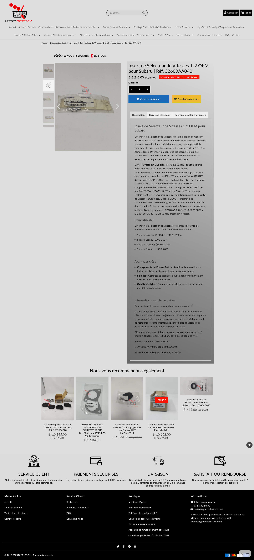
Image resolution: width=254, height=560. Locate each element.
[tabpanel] (48, 71)
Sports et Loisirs (183, 35)
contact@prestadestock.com (208, 509)
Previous (58, 106)
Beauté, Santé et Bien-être (115, 27)
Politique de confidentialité (142, 513)
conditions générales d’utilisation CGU (148, 535)
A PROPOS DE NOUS (77, 507)
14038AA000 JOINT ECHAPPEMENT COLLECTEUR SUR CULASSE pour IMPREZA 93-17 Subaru (92, 430)
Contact (236, 35)
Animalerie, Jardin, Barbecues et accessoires (76, 27)
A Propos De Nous (27, 27)
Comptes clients (45, 27)
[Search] (143, 12)
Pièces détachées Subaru (60, 43)
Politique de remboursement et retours (148, 529)
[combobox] (127, 13)
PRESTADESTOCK (21, 555)
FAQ (227, 35)
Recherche (71, 502)
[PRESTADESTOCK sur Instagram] (135, 546)
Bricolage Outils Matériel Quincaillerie (151, 27)
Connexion (232, 12)
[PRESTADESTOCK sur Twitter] (118, 546)
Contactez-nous (74, 518)
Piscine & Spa (164, 35)
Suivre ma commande (205, 502)
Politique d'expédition (139, 507)
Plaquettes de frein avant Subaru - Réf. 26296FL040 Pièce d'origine (161, 427)
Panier (248, 12)
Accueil (12, 27)
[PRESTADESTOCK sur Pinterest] (129, 546)
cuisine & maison (182, 27)
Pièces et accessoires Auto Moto (95, 35)
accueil (8, 502)
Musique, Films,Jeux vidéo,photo (59, 35)
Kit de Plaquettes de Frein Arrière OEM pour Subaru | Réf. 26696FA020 (58, 427)
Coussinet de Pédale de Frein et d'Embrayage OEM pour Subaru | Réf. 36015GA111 (127, 428)
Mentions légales (137, 502)
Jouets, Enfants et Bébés (26, 35)
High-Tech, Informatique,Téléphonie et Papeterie (219, 27)
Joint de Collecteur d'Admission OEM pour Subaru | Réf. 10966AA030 (196, 402)
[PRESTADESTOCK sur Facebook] (124, 546)
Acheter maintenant (188, 98)
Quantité (133, 82)
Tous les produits (13, 507)
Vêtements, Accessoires (208, 35)
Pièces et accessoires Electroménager (134, 35)
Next (117, 106)
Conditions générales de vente (144, 518)
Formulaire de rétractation (142, 524)
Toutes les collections (15, 513)
